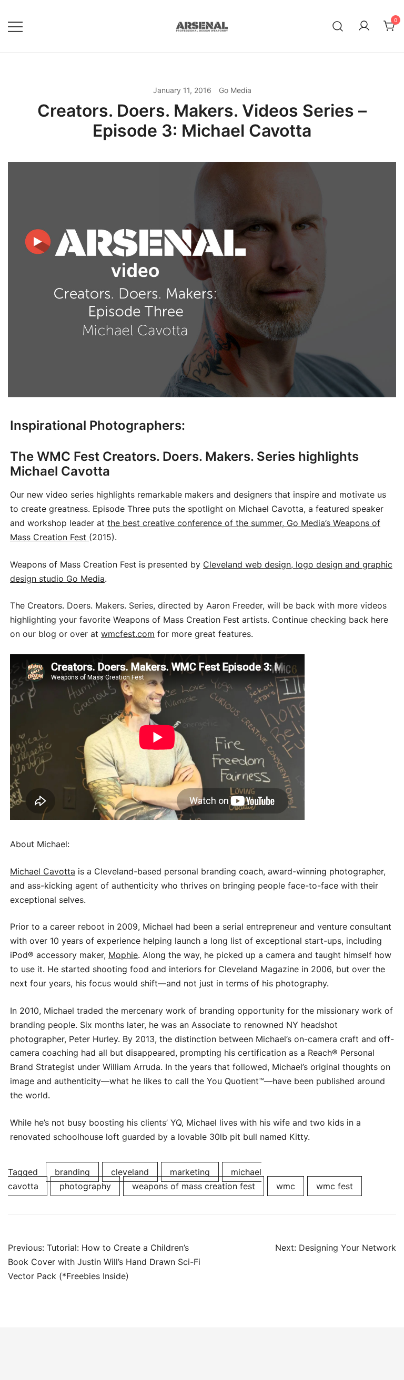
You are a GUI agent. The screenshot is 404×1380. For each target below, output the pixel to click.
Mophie (123, 955)
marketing (190, 1172)
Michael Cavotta (42, 871)
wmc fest (334, 1186)
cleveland (130, 1172)
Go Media (235, 90)
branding (72, 1172)
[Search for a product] (338, 26)
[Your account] (364, 26)
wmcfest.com (128, 634)
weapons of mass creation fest (193, 1186)
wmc (285, 1186)
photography (85, 1186)
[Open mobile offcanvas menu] (15, 26)
